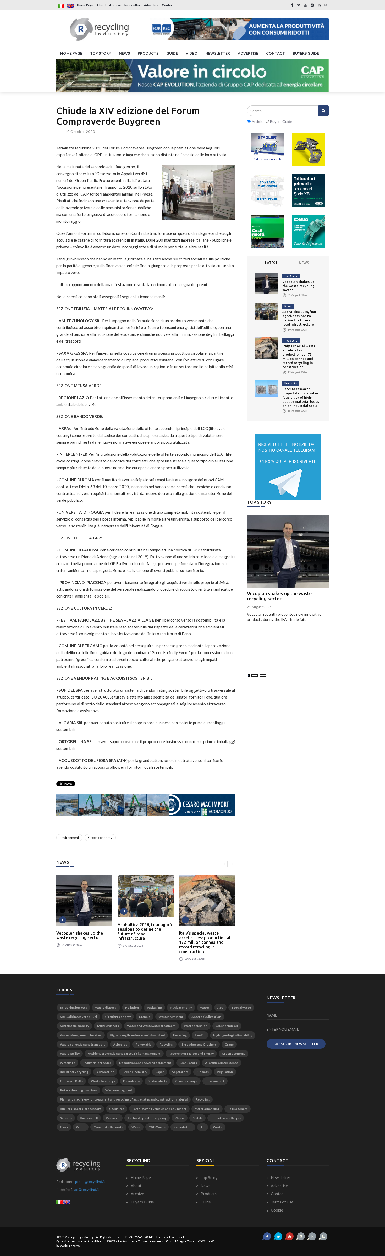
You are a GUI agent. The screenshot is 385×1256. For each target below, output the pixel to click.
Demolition (131, 1081)
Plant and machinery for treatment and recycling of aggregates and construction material (124, 1099)
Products (290, 383)
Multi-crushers (108, 1026)
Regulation (225, 1072)
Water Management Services (81, 1035)
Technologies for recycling (147, 1118)
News (288, 306)
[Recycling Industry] (99, 29)
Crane (229, 1044)
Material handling (207, 1109)
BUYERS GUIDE (306, 53)
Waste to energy (103, 1081)
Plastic (179, 1118)
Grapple (144, 1017)
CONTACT (275, 53)
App (220, 1007)
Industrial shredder (97, 1063)
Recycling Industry (81, 1237)
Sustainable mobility (74, 1026)
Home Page (85, 5)
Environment (69, 837)
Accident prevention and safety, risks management (124, 1054)
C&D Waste (157, 1127)
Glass (64, 1127)
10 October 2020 (80, 132)
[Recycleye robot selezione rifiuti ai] (267, 231)
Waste (217, 1127)
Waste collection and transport (82, 1044)
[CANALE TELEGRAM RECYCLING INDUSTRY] (288, 467)
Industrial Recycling (74, 1072)
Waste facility (70, 1054)
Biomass (202, 1072)
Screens (66, 1118)
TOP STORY (100, 53)
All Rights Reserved (109, 1237)
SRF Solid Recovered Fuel (78, 1017)
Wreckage (67, 1063)
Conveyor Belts (71, 1081)
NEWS (124, 53)
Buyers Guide (142, 1201)
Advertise (151, 5)
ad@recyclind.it (86, 1189)
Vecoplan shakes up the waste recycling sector (79, 935)
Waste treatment (170, 1017)
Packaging (154, 1007)
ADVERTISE (248, 53)
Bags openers (238, 1109)
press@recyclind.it (90, 1181)
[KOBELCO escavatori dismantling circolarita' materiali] (308, 231)
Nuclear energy (181, 1007)
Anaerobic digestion (206, 1017)
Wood (80, 1127)
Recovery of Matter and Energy (191, 1054)
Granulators (188, 1063)
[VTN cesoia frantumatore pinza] (308, 149)
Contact (168, 5)
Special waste (241, 1007)
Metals (197, 1118)
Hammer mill (89, 1118)
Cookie (276, 1210)
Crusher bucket (227, 1026)
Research (112, 1118)
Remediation (183, 1127)
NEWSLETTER (217, 53)
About (101, 5)
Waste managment (118, 1090)
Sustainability (157, 1081)
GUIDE (172, 53)
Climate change (186, 1081)
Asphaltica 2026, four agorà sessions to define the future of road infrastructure (145, 931)
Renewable (143, 1044)
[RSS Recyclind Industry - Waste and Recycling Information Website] (326, 5)
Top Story (291, 276)
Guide (205, 1201)
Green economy (100, 837)
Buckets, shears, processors (80, 1109)
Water (204, 1007)
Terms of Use (281, 1201)
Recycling (180, 1035)
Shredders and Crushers (199, 1044)
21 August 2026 (259, 607)
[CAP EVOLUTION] (192, 75)
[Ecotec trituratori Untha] (308, 190)
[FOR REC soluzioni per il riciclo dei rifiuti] (239, 29)
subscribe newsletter (296, 1044)
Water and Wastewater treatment (151, 1026)
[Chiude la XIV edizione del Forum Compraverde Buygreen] (198, 192)
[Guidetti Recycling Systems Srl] (267, 190)
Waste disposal (106, 1007)
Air (202, 1127)
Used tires (116, 1109)
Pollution (132, 1007)
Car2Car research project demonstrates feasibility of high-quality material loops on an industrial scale (300, 397)
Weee (135, 1127)
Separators (180, 1072)
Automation (105, 1072)
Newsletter (132, 5)
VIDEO (191, 53)
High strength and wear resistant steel (137, 1035)
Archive (115, 5)
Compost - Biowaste (108, 1127)
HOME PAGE (71, 53)
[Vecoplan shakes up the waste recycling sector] (84, 900)
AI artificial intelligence (221, 1063)
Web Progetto (70, 1246)
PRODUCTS (148, 53)
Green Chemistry (134, 1072)
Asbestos (120, 1044)
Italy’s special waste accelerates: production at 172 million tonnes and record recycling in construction (205, 942)
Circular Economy (118, 1017)
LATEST (271, 263)
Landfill (200, 1035)
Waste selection (195, 1026)
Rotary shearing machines (78, 1090)
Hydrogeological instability (232, 1035)
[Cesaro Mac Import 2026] (145, 805)
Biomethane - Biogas (226, 1118)
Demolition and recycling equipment (145, 1063)
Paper (159, 1072)
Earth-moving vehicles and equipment (159, 1109)
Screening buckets (73, 1007)
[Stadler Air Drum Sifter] (267, 149)
